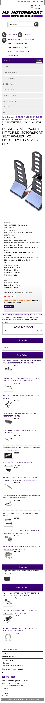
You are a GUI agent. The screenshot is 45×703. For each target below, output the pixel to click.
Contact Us (35, 1)
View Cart (38, 6)
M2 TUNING (7, 107)
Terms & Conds (22, 1)
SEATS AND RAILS (9, 90)
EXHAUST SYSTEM (9, 95)
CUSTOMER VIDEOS (10, 72)
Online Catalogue (8, 117)
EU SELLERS (7, 67)
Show (39, 61)
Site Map (6, 663)
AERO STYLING (8, 78)
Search (41, 1)
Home (6, 347)
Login (28, 1)
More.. (5, 112)
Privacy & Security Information (13, 665)
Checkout (38, 8)
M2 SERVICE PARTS (10, 101)
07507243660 (12, 34)
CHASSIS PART (8, 84)
